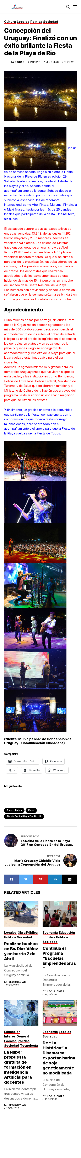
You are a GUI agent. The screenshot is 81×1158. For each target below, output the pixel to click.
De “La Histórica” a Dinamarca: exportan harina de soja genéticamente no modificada (59, 1057)
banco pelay (14, 810)
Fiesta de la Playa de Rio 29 (24, 816)
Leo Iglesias (17, 982)
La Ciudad (17, 62)
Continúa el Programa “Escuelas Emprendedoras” (59, 958)
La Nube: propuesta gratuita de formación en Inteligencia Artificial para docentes (18, 1067)
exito (31, 810)
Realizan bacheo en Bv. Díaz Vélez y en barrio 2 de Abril (21, 951)
